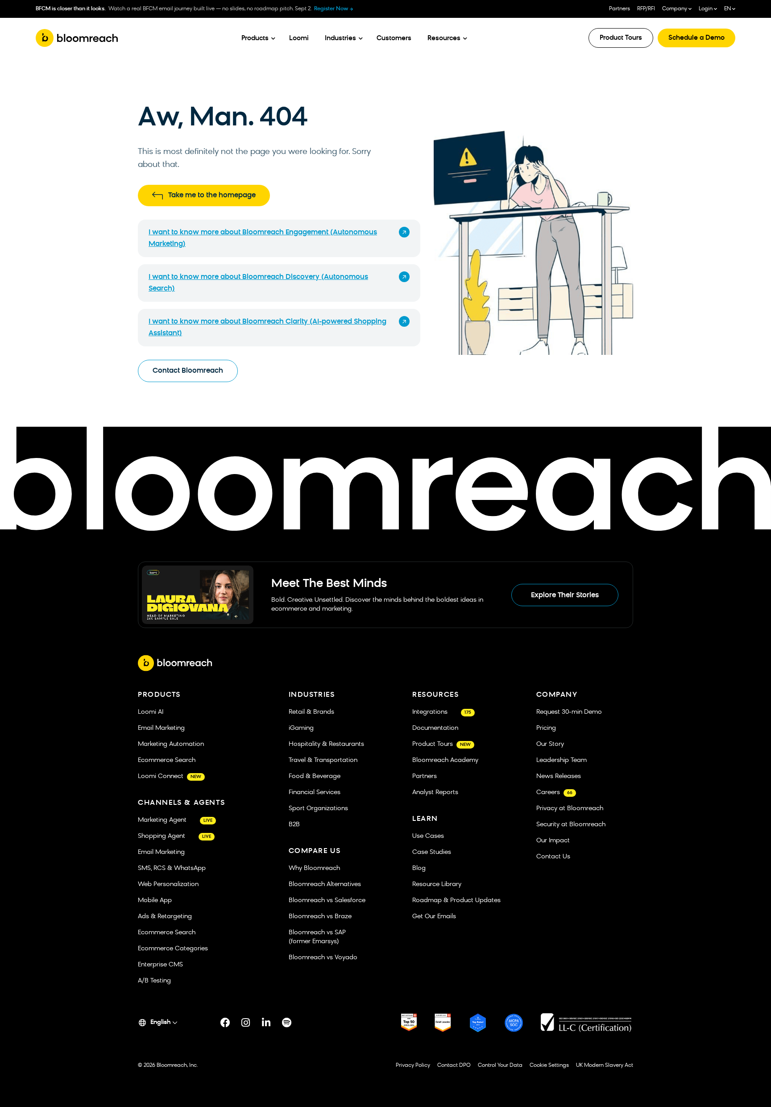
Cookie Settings (549, 1065)
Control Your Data (500, 1065)
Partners (619, 9)
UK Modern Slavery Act (604, 1065)
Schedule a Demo (696, 38)
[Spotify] (287, 1023)
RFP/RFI (646, 9)
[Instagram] (246, 1023)
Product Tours (621, 38)
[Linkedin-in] (266, 1023)
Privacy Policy (413, 1065)
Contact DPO (454, 1065)
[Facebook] (225, 1023)
